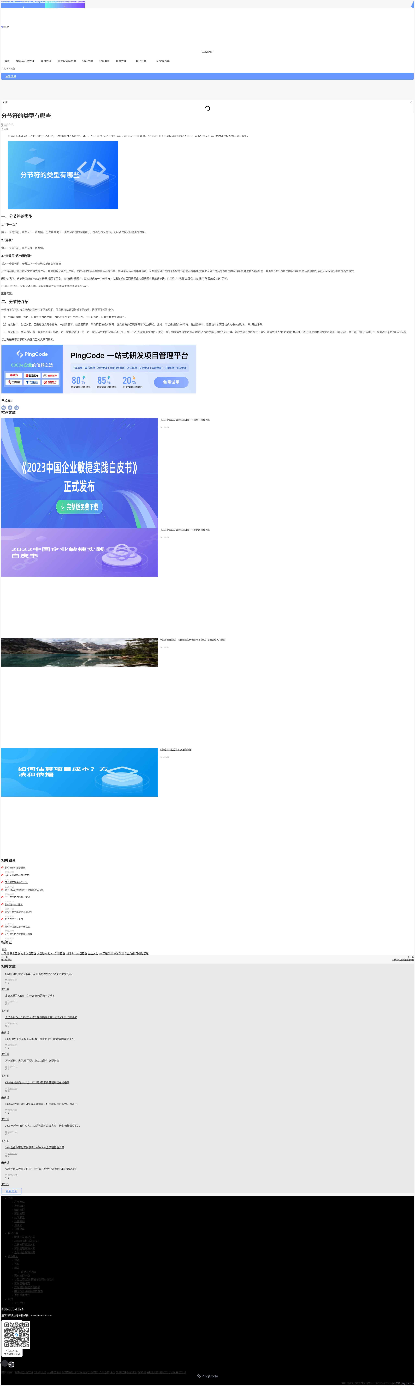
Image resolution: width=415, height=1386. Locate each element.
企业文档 (93, 953)
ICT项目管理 (57, 953)
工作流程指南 (22, 1283)
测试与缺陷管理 (67, 61)
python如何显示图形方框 (17, 875)
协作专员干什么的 (14, 919)
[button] (207, 52)
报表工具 (132, 1372)
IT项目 (5, 953)
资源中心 (13, 1256)
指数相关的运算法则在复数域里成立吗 (24, 890)
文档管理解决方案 (24, 1244)
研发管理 (121, 61)
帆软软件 (121, 1372)
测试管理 (19, 1213)
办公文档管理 (79, 953)
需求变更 (15, 953)
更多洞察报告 (22, 1295)
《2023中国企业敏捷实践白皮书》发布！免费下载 (185, 420)
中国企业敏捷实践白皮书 (28, 1291)
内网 (68, 953)
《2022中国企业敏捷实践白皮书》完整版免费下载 (185, 530)
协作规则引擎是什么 (15, 868)
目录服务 (19, 1229)
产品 (10, 1198)
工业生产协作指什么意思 (17, 897)
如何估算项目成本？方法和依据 (175, 749)
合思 (112, 1372)
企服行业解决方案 (24, 1252)
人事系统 (104, 1372)
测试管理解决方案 (24, 1248)
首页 (7, 61)
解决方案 (141, 61)
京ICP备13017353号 (351, 1383)
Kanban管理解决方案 (26, 1240)
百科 (6, 129)
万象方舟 (93, 1372)
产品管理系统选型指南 (27, 1287)
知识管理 (87, 61)
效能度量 (104, 61)
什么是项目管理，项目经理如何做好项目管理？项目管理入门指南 (192, 640)
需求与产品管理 (25, 61)
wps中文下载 (54, 1372)
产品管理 (19, 1202)
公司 (10, 1299)
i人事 (43, 1372)
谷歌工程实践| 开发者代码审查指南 (34, 1279)
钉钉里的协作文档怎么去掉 (18, 934)
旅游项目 (118, 953)
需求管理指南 (22, 1275)
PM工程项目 (106, 953)
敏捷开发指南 (28, 1271)
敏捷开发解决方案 (24, 1237)
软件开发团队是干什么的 (17, 927)
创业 (127, 953)
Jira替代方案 (163, 61)
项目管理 (46, 61)
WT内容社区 (69, 1372)
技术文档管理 (28, 953)
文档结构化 (43, 953)
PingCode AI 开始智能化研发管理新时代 (65, 1)
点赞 (8, 400)
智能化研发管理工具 (158, 1372)
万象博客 (82, 1372)
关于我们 (19, 1303)
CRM (37, 1372)
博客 (16, 1260)
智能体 (142, 1372)
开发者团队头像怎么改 (16, 882)
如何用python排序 (14, 904)
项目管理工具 (178, 1372)
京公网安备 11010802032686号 (376, 1383)
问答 (16, 1268)
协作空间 (19, 1221)
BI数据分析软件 (24, 1372)
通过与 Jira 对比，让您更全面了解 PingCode (23, 1)
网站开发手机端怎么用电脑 (18, 912)
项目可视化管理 (139, 953)
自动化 (18, 1225)
